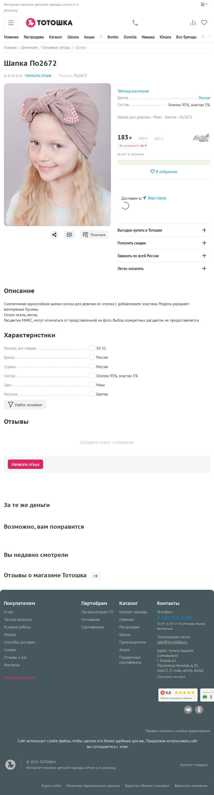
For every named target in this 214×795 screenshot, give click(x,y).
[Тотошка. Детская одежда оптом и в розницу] (49, 22)
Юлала (165, 36)
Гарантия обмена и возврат (147, 785)
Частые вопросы (18, 619)
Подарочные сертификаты (130, 660)
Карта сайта (51, 785)
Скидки (10, 649)
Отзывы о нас (15, 657)
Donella (130, 36)
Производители (132, 642)
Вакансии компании (191, 785)
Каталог (55, 36)
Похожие (96, 234)
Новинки (11, 36)
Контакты (12, 664)
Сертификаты (92, 627)
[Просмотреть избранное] (204, 22)
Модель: (66, 75)
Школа (73, 36)
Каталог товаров (193, 764)
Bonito (113, 36)
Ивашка (148, 36)
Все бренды (186, 36)
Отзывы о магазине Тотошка (45, 575)
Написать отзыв (38, 75)
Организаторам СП (97, 611)
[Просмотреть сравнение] (193, 22)
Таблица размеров (19, 677)
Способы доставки (19, 642)
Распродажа (129, 627)
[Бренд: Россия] (201, 139)
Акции (89, 36)
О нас (8, 611)
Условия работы (17, 627)
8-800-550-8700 (174, 617)
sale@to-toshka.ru (172, 641)
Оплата (10, 634)
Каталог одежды (133, 611)
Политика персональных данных (93, 785)
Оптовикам (90, 619)
